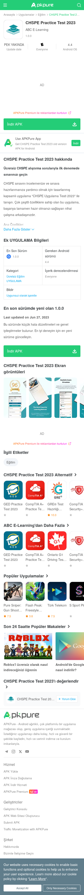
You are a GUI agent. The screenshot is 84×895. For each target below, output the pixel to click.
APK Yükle (11, 771)
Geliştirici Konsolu (15, 809)
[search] (79, 5)
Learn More (37, 878)
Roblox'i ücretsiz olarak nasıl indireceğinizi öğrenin (26, 667)
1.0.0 (16, 256)
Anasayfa (9, 14)
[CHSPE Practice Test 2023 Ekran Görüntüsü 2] (65, 398)
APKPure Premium (16, 791)
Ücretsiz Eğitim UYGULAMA (15, 278)
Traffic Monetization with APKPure (26, 829)
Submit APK (12, 822)
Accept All (22, 888)
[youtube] (27, 751)
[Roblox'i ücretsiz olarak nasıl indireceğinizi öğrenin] (28, 646)
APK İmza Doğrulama (18, 778)
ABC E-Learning (37, 29)
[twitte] (20, 751)
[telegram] (6, 751)
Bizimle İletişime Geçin (19, 853)
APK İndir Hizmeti (15, 785)
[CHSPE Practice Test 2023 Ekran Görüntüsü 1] (40, 398)
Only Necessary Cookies (62, 888)
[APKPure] (42, 5)
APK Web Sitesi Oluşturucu (22, 816)
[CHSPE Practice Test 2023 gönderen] (15, 398)
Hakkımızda (11, 846)
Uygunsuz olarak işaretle (21, 295)
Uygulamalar (26, 14)
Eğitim (41, 14)
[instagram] (13, 751)
